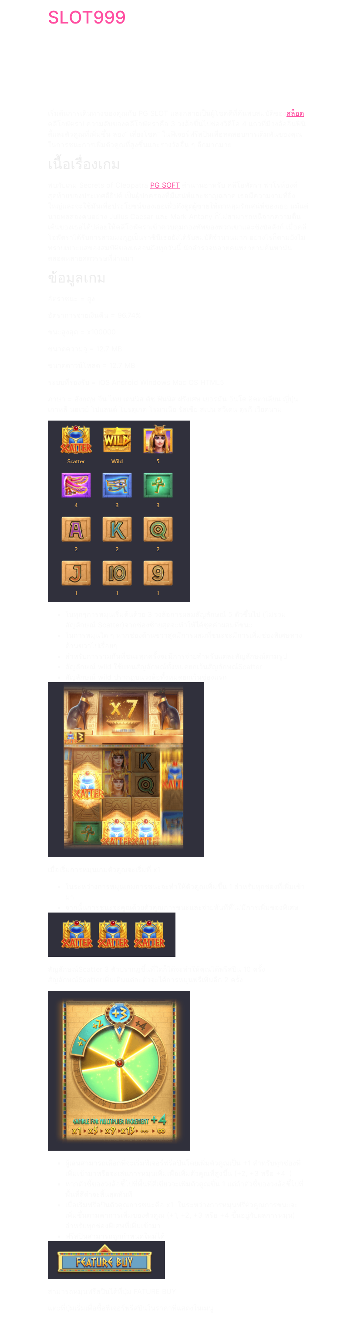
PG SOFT (165, 185)
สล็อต (295, 113)
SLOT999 (87, 17)
